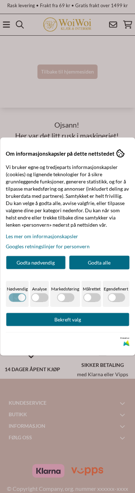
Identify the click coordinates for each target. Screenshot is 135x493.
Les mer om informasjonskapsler (42, 236)
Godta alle (99, 262)
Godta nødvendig (36, 262)
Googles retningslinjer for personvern (48, 246)
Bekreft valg (67, 319)
